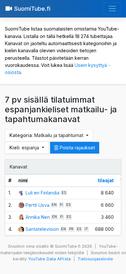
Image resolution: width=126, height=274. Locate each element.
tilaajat (106, 180)
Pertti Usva (37, 205)
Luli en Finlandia (42, 192)
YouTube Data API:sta (49, 258)
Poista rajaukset (76, 147)
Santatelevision (42, 229)
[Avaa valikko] (112, 9)
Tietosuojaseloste (95, 258)
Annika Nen (38, 217)
